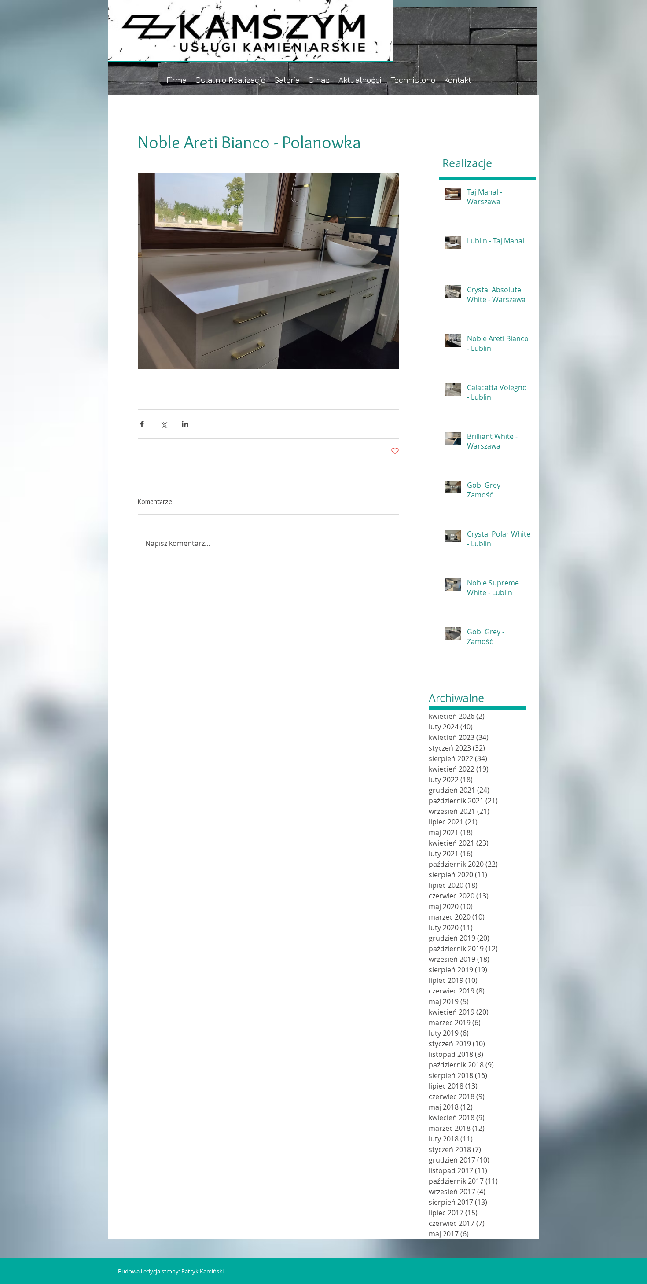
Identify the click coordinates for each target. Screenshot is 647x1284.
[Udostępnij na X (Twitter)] (163, 424)
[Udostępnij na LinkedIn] (185, 424)
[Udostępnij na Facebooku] (142, 424)
